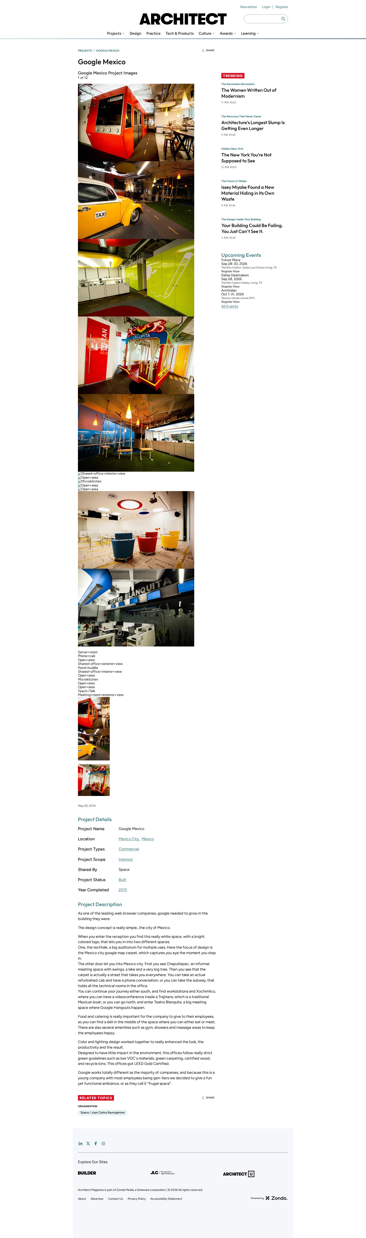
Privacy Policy (137, 1199)
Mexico (148, 839)
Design (135, 33)
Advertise (97, 1199)
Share (210, 50)
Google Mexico (107, 50)
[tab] (94, 713)
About (82, 1199)
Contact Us (115, 1199)
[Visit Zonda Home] (269, 1198)
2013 (123, 889)
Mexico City (129, 839)
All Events (229, 306)
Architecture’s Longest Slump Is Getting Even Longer (253, 125)
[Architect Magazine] (183, 19)
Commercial (129, 849)
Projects (114, 33)
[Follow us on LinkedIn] (80, 1143)
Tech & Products (180, 33)
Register (282, 7)
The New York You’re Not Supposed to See (246, 158)
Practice (153, 33)
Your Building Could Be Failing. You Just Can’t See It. (252, 228)
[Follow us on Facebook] (95, 1143)
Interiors (126, 859)
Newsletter (248, 7)
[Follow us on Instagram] (103, 1143)
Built (122, 879)
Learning (248, 33)
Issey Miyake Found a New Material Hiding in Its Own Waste (247, 193)
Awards (226, 33)
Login (266, 7)
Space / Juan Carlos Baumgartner (102, 1112)
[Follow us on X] (88, 1143)
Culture (205, 33)
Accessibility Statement (166, 1199)
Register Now (230, 271)
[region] (147, 435)
